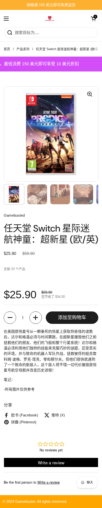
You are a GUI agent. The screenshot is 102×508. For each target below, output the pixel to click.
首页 (7, 49)
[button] (10, 317)
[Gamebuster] (49, 19)
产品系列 (23, 49)
